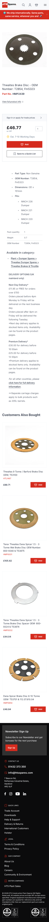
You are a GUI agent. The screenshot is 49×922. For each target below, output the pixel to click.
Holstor (8, 832)
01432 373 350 (17, 766)
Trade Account (11, 810)
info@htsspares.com (20, 772)
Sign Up (12, 748)
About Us (9, 861)
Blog (6, 865)
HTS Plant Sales (12, 886)
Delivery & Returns (13, 824)
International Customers (16, 828)
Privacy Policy (11, 848)
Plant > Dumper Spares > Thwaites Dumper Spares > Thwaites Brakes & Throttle (25, 262)
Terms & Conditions (14, 844)
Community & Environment (18, 874)
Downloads (10, 815)
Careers (8, 870)
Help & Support (12, 819)
